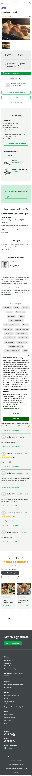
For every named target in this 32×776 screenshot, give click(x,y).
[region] (16, 388)
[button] (2, 3)
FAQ (25, 768)
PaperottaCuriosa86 (19, 83)
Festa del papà (21, 333)
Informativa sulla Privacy (16, 764)
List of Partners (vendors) (11, 408)
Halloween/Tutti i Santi (11, 325)
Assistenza (7, 704)
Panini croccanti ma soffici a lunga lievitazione (8, 601)
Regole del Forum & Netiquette (14, 707)
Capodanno (8, 329)
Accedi (6, 679)
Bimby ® (6, 698)
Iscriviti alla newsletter (13, 643)
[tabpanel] (16, 601)
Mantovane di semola (23, 601)
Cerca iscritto (8, 720)
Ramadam (9, 333)
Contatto (21, 756)
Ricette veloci (22, 342)
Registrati (7, 682)
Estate (16, 308)
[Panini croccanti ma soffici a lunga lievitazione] (8, 589)
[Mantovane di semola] (24, 589)
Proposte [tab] (21, 577)
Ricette (6, 657)
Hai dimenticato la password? (13, 684)
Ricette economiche (16, 346)
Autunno (25, 308)
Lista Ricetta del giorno (11, 669)
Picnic (25, 351)
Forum (6, 692)
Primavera (7, 308)
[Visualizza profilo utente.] (8, 85)
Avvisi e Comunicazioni (11, 695)
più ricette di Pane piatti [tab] (10, 573)
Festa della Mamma (16, 320)
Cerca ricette (8, 660)
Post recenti (8, 687)
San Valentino (20, 312)
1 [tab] (9, 618)
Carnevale (11, 316)
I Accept (16, 418)
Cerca (6, 711)
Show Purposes (16, 413)
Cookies (16, 772)
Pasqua (21, 316)
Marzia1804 (24, 605)
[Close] (29, 355)
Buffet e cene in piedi (12, 351)
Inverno (9, 312)
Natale (25, 325)
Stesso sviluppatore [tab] (9, 577)
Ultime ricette (8, 666)
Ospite (9, 437)
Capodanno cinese (22, 329)
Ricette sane (9, 342)
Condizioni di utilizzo (16, 760)
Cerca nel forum (9, 717)
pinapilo (9, 453)
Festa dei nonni (10, 338)
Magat (7, 605)
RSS (5, 723)
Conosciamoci (9, 701)
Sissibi (9, 513)
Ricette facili (23, 338)
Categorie (7, 663)
